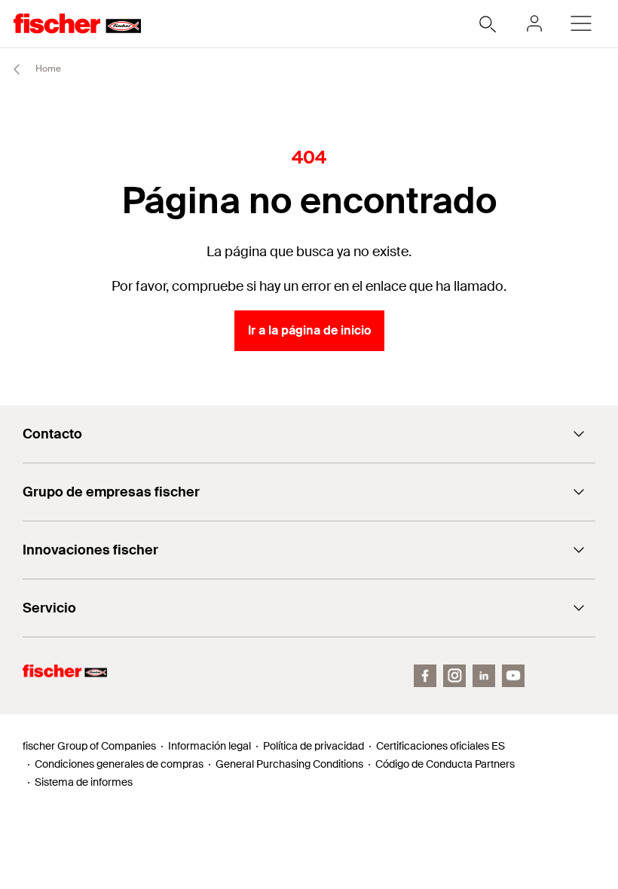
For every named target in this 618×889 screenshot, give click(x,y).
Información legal (209, 746)
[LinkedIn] (484, 675)
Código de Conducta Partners (445, 764)
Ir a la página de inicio (309, 330)
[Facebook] (425, 675)
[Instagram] (454, 675)
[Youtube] (513, 675)
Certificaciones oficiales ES (440, 746)
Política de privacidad (313, 746)
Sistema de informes (84, 782)
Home (47, 69)
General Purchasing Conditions (289, 764)
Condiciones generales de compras (119, 764)
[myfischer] (534, 23)
